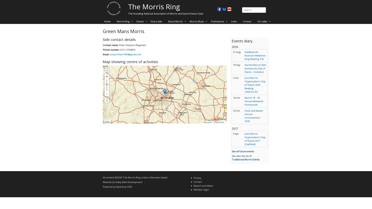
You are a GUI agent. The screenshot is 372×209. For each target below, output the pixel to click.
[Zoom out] (107, 94)
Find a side (156, 21)
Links (234, 21)
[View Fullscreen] (107, 69)
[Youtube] (229, 9)
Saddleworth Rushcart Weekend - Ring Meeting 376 (256, 56)
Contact (247, 21)
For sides (262, 21)
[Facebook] (219, 9)
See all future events (243, 151)
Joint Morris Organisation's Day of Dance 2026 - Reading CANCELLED (255, 84)
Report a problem (203, 185)
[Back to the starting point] (107, 100)
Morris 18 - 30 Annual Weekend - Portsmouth (254, 101)
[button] (165, 92)
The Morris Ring (154, 6)
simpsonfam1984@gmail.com (126, 54)
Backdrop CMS (125, 186)
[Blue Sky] (224, 9)
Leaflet (210, 122)
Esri (223, 122)
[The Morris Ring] (113, 8)
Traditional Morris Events (246, 159)
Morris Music (197, 21)
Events (140, 21)
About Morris (175, 21)
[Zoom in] (107, 76)
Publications (217, 21)
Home (107, 21)
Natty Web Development (129, 182)
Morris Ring (123, 21)
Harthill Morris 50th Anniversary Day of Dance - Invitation (255, 68)
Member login (201, 189)
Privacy (197, 178)
